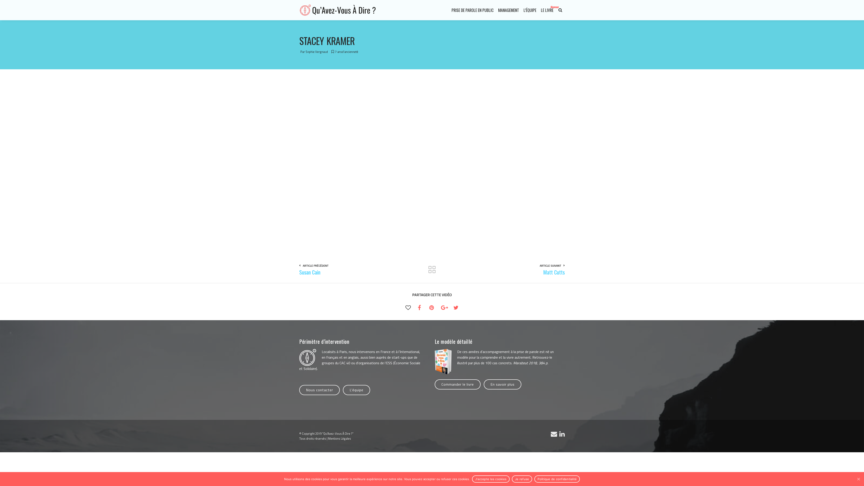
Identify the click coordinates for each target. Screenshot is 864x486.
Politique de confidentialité (557, 479)
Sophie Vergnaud (317, 52)
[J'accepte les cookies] (858, 479)
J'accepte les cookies (490, 479)
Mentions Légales (339, 438)
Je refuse (522, 479)
